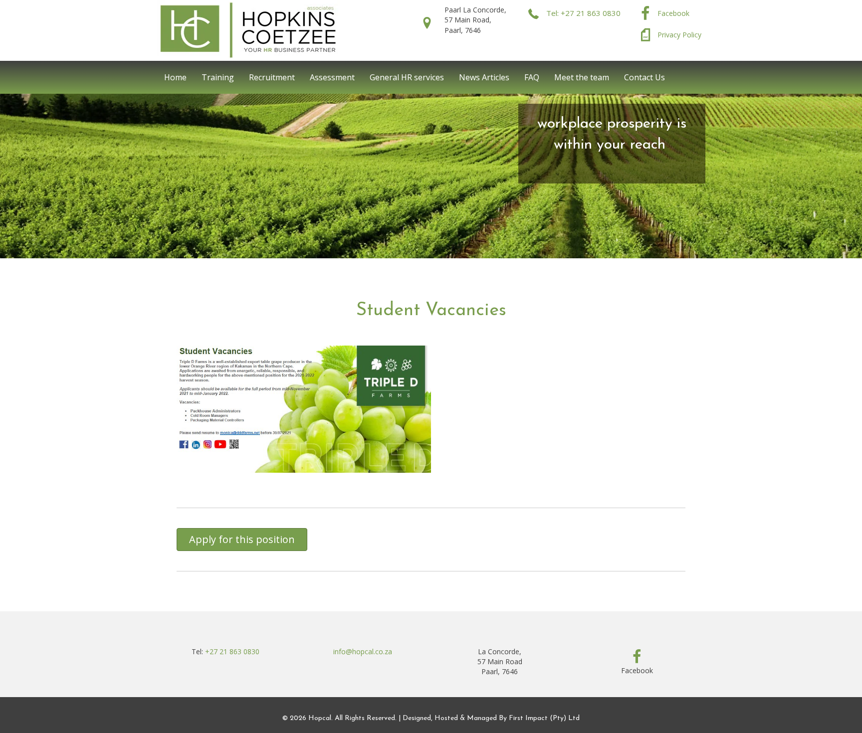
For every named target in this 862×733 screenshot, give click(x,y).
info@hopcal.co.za (362, 651)
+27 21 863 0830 (232, 651)
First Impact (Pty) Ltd (544, 718)
